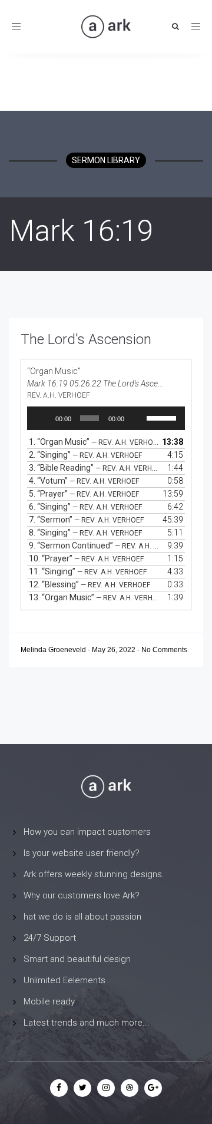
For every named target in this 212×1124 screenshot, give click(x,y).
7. (86, 519)
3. (94, 467)
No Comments (164, 650)
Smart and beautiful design (77, 959)
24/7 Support (50, 938)
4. (84, 480)
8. (85, 532)
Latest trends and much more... (87, 1022)
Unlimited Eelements (64, 980)
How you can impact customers (87, 832)
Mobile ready (49, 1001)
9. (94, 545)
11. (88, 571)
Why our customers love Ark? (82, 895)
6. (85, 506)
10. (86, 558)
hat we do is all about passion (82, 916)
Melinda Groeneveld (54, 650)
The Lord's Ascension (86, 339)
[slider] (163, 417)
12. (89, 584)
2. (85, 454)
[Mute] (137, 418)
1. (94, 442)
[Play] (42, 418)
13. (94, 597)
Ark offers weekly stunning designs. (94, 874)
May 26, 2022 (114, 650)
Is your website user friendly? (82, 853)
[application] (106, 418)
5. (84, 493)
